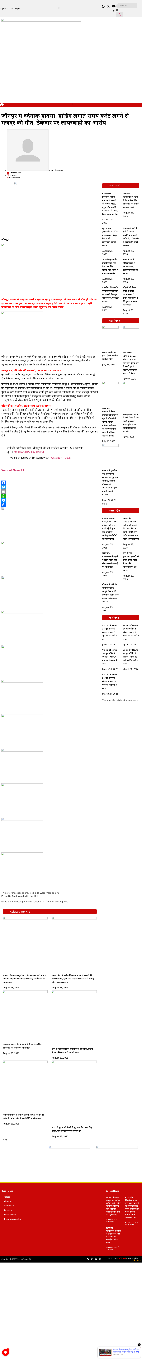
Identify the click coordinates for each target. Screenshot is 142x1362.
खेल (6, 1320)
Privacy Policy (10, 1214)
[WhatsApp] (49, 496)
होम (6, 1274)
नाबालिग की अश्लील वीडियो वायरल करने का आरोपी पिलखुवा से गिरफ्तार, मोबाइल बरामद (110, 294)
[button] (58, 8)
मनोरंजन (8, 1327)
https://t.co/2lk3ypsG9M (28, 452)
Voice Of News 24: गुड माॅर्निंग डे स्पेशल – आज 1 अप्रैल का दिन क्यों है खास (131, 632)
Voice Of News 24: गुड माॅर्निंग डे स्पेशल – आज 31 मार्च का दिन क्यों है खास (109, 657)
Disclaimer (9, 1210)
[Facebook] (103, 6)
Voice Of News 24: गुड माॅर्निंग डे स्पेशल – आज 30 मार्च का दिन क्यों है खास (130, 657)
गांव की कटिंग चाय (14, 1347)
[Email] (49, 491)
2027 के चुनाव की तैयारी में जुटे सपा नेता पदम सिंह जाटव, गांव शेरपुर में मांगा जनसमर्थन (110, 267)
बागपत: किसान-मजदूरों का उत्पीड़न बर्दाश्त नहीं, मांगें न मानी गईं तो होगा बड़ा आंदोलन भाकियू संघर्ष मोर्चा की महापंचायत (24, 979)
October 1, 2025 (61, 458)
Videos (7, 1197)
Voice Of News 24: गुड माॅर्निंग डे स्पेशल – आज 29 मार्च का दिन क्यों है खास (109, 681)
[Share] (49, 505)
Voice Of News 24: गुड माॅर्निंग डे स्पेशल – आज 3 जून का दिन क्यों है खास (109, 632)
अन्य (6, 1340)
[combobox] (126, 5)
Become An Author (12, 1219)
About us (8, 1201)
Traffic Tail (121, 1258)
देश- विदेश (10, 1281)
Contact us (9, 1206)
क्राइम (7, 1307)
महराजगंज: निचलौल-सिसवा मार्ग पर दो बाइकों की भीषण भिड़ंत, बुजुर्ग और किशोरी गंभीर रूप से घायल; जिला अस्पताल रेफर (73, 979)
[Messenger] (49, 500)
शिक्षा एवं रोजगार (13, 1314)
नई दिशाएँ (9, 1294)
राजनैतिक (9, 1300)
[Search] (119, 14)
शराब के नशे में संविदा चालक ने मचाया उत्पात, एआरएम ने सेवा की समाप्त (130, 267)
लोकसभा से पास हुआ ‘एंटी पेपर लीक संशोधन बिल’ (110, 356)
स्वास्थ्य (8, 1334)
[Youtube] (113, 6)
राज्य (7, 1287)
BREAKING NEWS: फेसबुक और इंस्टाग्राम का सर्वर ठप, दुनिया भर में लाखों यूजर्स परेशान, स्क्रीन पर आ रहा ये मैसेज (131, 363)
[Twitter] (49, 487)
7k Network (137, 1259)
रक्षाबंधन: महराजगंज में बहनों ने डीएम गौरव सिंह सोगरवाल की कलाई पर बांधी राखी (131, 200)
